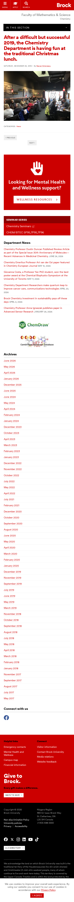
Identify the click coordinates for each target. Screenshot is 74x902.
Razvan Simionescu (43, 66)
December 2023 (13, 426)
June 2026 (10, 360)
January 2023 (11, 457)
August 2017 (10, 686)
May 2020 (9, 541)
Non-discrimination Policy (16, 819)
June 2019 (9, 595)
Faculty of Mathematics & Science (46, 15)
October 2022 (11, 475)
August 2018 (10, 632)
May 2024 (9, 402)
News (19, 126)
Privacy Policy (48, 890)
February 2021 (11, 505)
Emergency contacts (15, 746)
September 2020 (13, 523)
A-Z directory (13, 848)
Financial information (15, 764)
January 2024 (11, 420)
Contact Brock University (50, 751)
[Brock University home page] (64, 5)
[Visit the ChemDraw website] (37, 324)
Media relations (45, 756)
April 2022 (9, 493)
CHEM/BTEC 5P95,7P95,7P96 (25, 232)
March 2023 (10, 445)
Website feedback (46, 761)
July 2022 (9, 481)
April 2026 (9, 372)
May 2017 (9, 698)
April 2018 (9, 650)
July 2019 (9, 589)
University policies (13, 823)
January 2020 (11, 565)
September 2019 (13, 583)
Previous (10, 138)
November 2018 (12, 613)
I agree (37, 895)
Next (31, 143)
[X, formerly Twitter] (12, 839)
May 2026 (9, 366)
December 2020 (13, 511)
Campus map (11, 759)
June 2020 (10, 535)
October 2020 (11, 517)
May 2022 (9, 487)
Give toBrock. (13, 778)
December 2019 (12, 571)
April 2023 (9, 439)
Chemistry (65, 19)
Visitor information (47, 746)
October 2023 (11, 432)
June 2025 (10, 390)
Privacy (7, 826)
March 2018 (10, 656)
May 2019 (9, 601)
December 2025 (13, 384)
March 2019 (10, 607)
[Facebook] (6, 717)
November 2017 (12, 674)
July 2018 (9, 638)
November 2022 (13, 469)
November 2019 (12, 577)
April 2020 (9, 547)
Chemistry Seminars (18, 226)
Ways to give (12, 795)
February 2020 (12, 559)
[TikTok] (37, 839)
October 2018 (11, 619)
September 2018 (13, 625)
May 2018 (9, 644)
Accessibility (21, 826)
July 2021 (9, 499)
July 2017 (9, 692)
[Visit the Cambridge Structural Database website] (37, 341)
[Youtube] (30, 839)
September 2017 (13, 680)
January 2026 (11, 378)
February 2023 (12, 451)
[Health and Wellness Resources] (37, 209)
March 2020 (10, 553)
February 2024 (12, 414)
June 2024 (10, 396)
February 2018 (11, 662)
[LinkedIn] (24, 839)
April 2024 (9, 408)
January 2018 (11, 668)
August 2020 (11, 529)
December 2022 (13, 463)
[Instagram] (18, 839)
